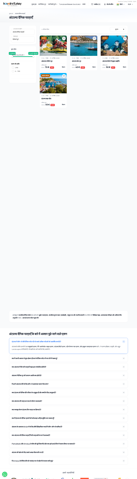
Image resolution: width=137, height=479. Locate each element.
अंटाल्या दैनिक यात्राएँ (20, 13)
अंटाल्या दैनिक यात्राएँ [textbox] (18, 32)
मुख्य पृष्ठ (34, 4)
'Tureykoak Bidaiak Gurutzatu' (70, 4)
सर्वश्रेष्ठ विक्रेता (45, 75)
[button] (52, 4)
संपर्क (83, 4)
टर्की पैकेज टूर (42, 4)
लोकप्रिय (44, 38)
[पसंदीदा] (64, 38)
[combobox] (23, 32)
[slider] (12, 56)
